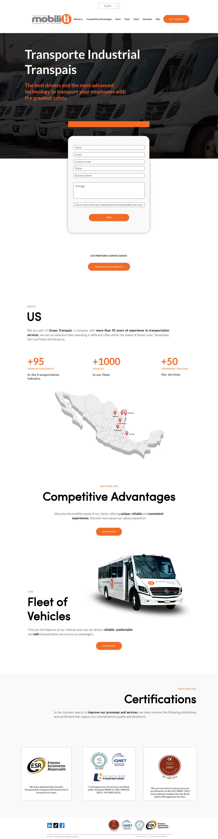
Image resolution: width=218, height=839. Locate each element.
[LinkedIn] (49, 825)
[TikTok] (55, 825)
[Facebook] (62, 825)
